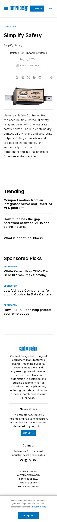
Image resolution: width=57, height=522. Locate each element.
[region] (28, 508)
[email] (39, 77)
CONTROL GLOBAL (28, 479)
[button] (6, 8)
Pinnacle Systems (36, 53)
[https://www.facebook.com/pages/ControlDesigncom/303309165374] (21, 460)
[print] (51, 77)
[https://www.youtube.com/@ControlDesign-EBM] (34, 460)
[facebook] (17, 77)
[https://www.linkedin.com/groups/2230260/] (25, 460)
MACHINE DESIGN (28, 483)
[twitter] (28, 77)
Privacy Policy (39, 507)
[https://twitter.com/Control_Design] (30, 460)
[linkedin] (22, 77)
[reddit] (34, 77)
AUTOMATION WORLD (28, 475)
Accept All (28, 515)
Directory (10, 26)
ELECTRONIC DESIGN (28, 486)
